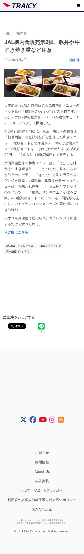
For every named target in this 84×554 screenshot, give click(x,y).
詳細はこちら (18, 232)
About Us (42, 471)
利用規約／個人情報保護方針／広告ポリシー (42, 500)
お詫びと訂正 (42, 509)
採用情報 (42, 462)
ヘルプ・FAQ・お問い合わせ (42, 490)
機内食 (21, 33)
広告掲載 (42, 481)
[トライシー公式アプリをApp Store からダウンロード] (44, 436)
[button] (78, 5)
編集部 (74, 60)
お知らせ (42, 452)
